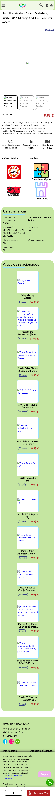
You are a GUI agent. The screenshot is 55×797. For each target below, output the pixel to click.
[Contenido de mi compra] (52, 5)
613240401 (12, 736)
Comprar (41, 793)
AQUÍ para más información (12, 777)
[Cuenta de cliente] (47, 5)
